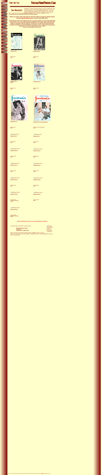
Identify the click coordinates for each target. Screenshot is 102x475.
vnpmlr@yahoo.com (26, 18)
